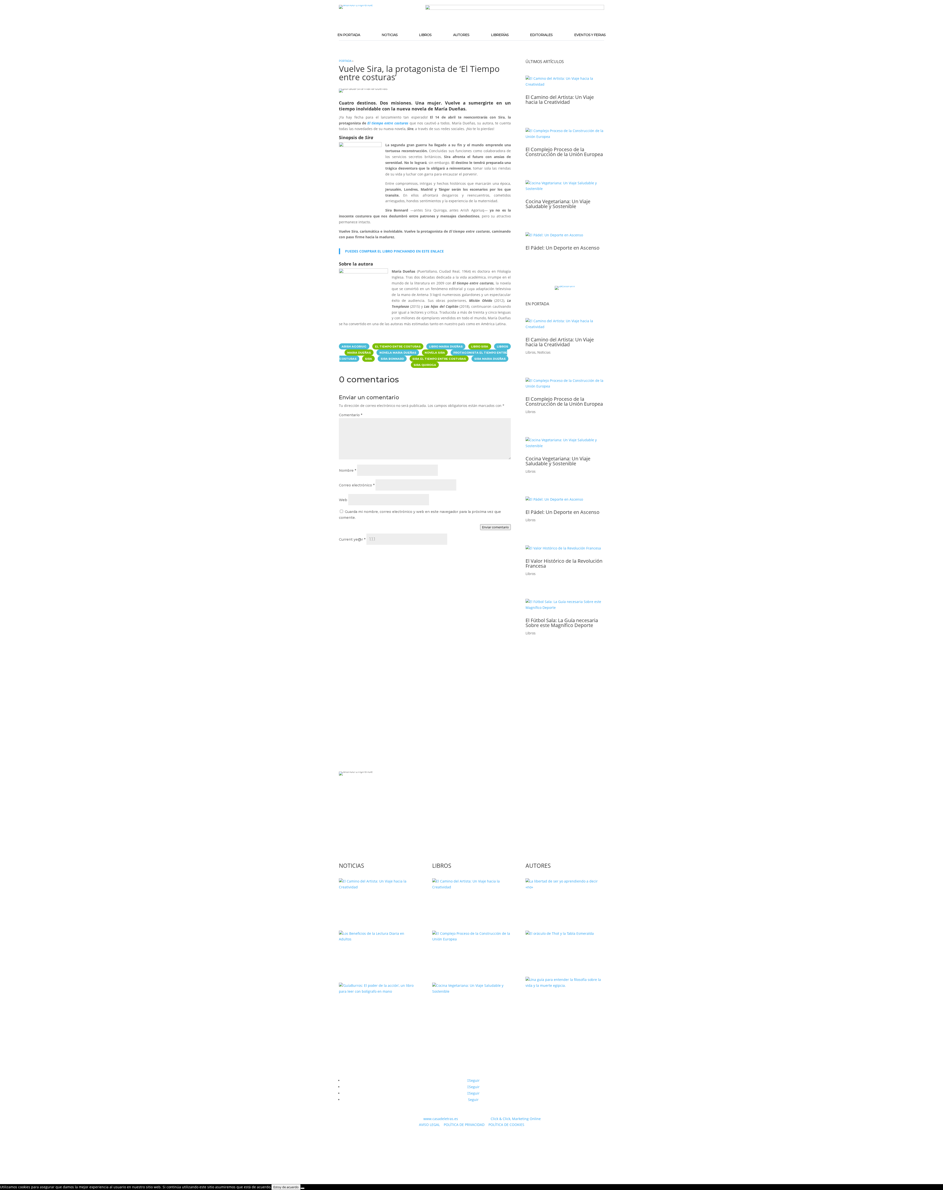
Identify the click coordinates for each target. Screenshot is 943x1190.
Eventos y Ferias (590, 35)
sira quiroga (425, 364)
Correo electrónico (356, 485)
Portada (345, 61)
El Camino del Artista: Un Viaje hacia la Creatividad (560, 99)
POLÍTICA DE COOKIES (506, 1124)
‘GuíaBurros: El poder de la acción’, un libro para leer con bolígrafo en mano (378, 1009)
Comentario (350, 415)
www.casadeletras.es (440, 1118)
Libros (425, 35)
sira (368, 358)
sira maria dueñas (490, 358)
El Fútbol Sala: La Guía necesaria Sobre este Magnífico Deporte (562, 622)
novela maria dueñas (397, 352)
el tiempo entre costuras (398, 346)
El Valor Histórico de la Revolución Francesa (564, 563)
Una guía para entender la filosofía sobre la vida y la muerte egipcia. (565, 1000)
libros (502, 346)
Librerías (500, 35)
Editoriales (541, 35)
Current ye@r (352, 539)
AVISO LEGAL (429, 1124)
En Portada (348, 35)
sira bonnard (392, 358)
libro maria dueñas (446, 346)
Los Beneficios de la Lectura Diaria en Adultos (377, 954)
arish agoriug (354, 346)
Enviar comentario (495, 527)
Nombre (347, 470)
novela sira (435, 352)
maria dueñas (359, 352)
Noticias (390, 35)
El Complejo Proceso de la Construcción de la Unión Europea (564, 152)
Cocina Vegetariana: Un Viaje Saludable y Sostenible (558, 204)
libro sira (479, 346)
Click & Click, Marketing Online (516, 1118)
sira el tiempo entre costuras (439, 358)
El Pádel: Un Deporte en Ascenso (562, 247)
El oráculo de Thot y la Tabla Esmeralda (557, 948)
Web (343, 500)
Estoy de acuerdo (286, 1187)
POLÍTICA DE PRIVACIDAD (464, 1124)
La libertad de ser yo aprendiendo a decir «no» (563, 902)
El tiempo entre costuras (387, 123)
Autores (461, 35)
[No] (303, 1188)
